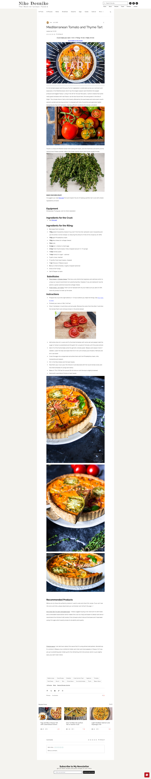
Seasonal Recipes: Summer (63, 685)
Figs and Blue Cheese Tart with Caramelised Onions (49, 723)
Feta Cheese (50, 681)
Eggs (80, 12)
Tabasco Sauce (97, 681)
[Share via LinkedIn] (55, 690)
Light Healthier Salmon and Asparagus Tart (101, 723)
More (100, 12)
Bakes (57, 12)
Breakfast (68, 678)
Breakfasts (65, 12)
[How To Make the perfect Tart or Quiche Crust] (75, 713)
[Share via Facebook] (47, 690)
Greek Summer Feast (79, 678)
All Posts (41, 12)
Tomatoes (96, 678)
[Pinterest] (137, 3)
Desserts (73, 12)
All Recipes (49, 12)
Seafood (94, 12)
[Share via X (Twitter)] (51, 690)
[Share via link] (58, 690)
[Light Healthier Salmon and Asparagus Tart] (101, 713)
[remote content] (75, 633)
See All (110, 704)
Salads (86, 12)
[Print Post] (62, 690)
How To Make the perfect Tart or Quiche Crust (74, 723)
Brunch (57, 681)
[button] (110, 11)
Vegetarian (88, 678)
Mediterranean (50, 678)
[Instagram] (130, 3)
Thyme (89, 681)
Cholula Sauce (70, 681)
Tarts (63, 681)
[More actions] (104, 22)
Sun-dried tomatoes (80, 681)
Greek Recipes (60, 678)
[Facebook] (133, 3)
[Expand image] (75, 419)
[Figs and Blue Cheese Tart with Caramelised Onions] (50, 713)
